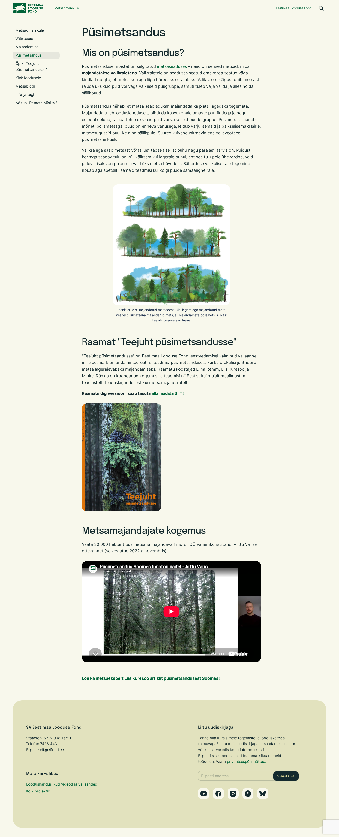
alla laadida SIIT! (168, 393)
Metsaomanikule (66, 8)
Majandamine (27, 47)
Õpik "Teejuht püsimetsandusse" (31, 66)
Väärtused (24, 38)
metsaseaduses (172, 66)
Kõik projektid (38, 791)
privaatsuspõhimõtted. (246, 761)
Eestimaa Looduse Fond (294, 8)
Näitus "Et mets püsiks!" (36, 102)
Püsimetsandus (28, 55)
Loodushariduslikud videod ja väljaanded (61, 784)
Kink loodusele (28, 78)
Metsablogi (25, 86)
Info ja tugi (24, 94)
